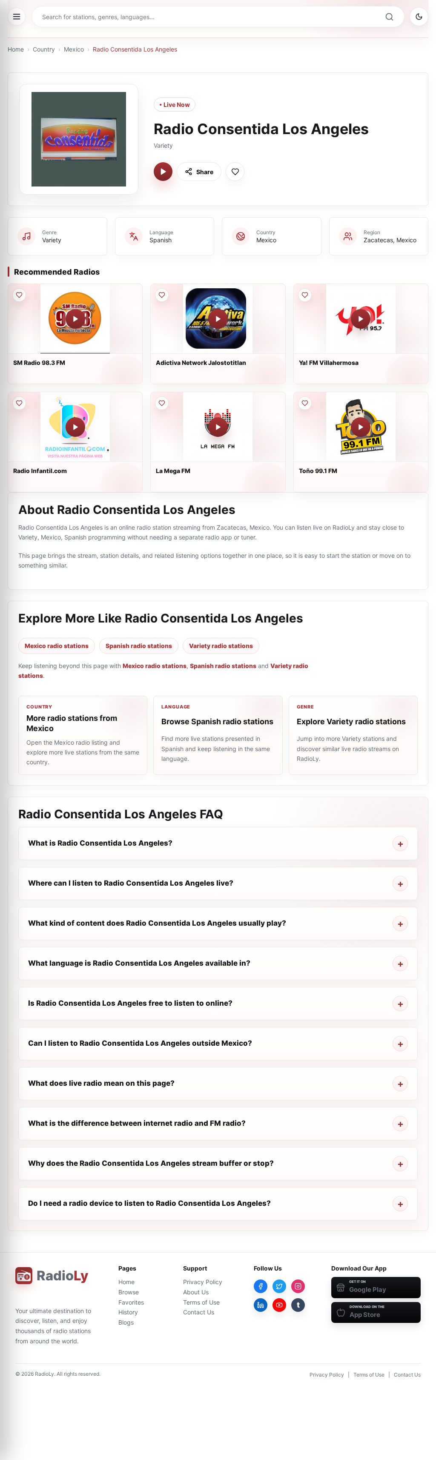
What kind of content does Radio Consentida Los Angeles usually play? (157, 923)
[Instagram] (298, 1286)
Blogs (126, 1322)
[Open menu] (17, 17)
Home (16, 49)
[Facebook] (260, 1286)
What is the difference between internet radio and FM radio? (137, 1123)
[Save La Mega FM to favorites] (162, 403)
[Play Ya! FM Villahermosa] (360, 319)
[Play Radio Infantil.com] (75, 427)
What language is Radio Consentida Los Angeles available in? (139, 963)
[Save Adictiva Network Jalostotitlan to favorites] (162, 295)
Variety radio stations (221, 645)
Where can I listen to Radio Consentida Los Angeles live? (130, 883)
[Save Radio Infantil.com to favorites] (19, 403)
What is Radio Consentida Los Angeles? (100, 843)
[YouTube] (279, 1305)
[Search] (389, 16)
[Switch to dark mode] (419, 16)
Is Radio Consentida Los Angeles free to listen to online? (130, 1003)
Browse (128, 1292)
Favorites (131, 1302)
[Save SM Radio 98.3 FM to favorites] (19, 295)
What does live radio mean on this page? (101, 1083)
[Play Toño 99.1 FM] (360, 427)
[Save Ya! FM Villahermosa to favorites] (305, 295)
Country (44, 49)
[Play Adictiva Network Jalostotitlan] (218, 319)
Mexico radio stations (57, 645)
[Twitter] (279, 1286)
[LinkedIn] (260, 1305)
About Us (196, 1292)
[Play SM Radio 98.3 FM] (75, 319)
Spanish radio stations (139, 645)
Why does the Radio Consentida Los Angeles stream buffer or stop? (151, 1163)
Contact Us (198, 1312)
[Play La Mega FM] (218, 427)
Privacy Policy (202, 1281)
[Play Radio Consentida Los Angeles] (163, 171)
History (128, 1312)
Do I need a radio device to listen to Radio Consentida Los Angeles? (149, 1203)
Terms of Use (201, 1302)
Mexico (74, 49)
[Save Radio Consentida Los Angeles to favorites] (235, 171)
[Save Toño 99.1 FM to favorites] (305, 403)
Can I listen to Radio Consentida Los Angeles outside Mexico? (140, 1043)
